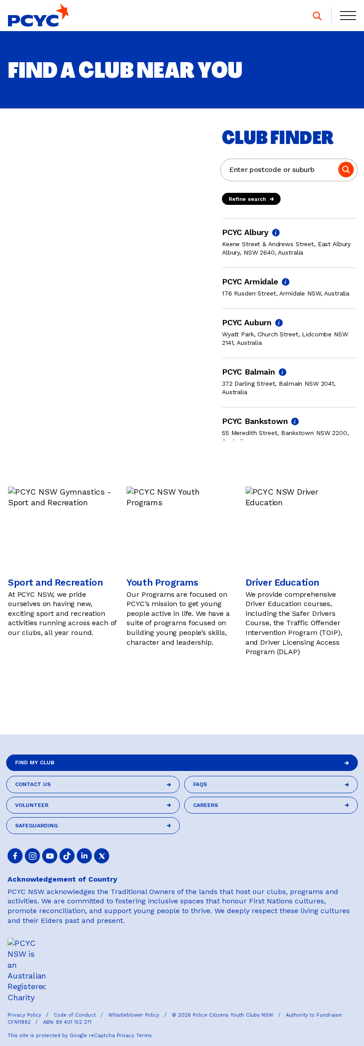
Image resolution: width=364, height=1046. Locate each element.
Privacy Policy (25, 1015)
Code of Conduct (76, 1015)
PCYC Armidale (250, 281)
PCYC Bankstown (255, 421)
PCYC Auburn (247, 322)
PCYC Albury (245, 232)
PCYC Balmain (248, 371)
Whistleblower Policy (134, 1015)
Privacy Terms (134, 1035)
